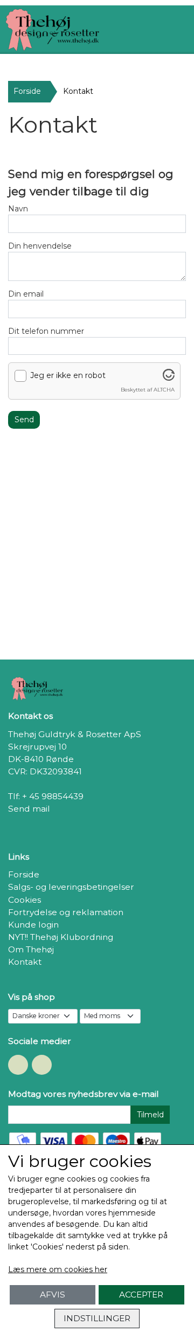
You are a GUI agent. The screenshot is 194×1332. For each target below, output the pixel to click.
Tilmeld (150, 1115)
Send (24, 419)
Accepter (141, 1294)
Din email (26, 294)
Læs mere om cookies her (57, 1269)
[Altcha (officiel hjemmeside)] (169, 378)
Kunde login (33, 924)
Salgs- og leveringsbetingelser (71, 887)
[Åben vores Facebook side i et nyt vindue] (18, 1065)
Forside (27, 91)
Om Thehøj (31, 949)
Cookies (24, 900)
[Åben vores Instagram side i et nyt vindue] (42, 1065)
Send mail (29, 809)
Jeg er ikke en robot (68, 375)
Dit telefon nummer (46, 331)
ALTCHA (164, 390)
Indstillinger (97, 1318)
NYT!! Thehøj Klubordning (60, 937)
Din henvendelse (40, 246)
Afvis (52, 1294)
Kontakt (24, 962)
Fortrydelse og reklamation (65, 912)
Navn (18, 209)
